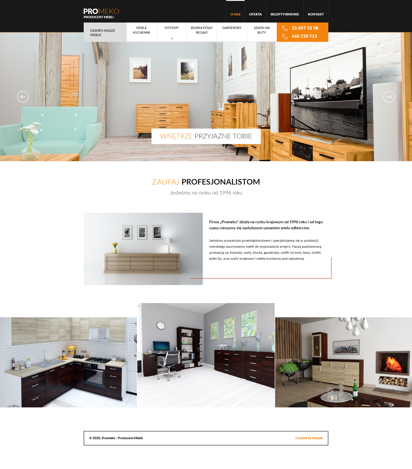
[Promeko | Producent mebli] (101, 13)
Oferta (255, 14)
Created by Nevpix (309, 438)
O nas (235, 14)
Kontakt (316, 14)
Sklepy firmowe (285, 14)
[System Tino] (343, 362)
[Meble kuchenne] (68, 362)
